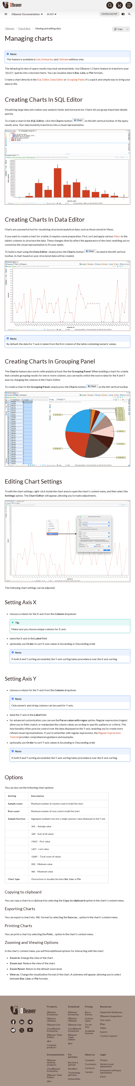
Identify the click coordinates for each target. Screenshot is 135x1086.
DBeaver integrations (111, 1016)
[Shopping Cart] (119, 5)
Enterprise (47, 59)
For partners (73, 1055)
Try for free (88, 1025)
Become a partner (73, 1063)
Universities (74, 1078)
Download (73, 1006)
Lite (38, 59)
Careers (89, 1072)
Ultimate (64, 59)
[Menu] (128, 5)
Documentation (55, 1054)
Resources (105, 1006)
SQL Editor (43, 79)
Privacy (104, 1060)
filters (117, 236)
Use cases (105, 1020)
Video (103, 1028)
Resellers (73, 1068)
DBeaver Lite (53, 1024)
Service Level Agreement (107, 1065)
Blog (102, 1024)
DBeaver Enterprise (52, 1013)
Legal (103, 1054)
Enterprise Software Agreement (110, 1071)
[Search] (109, 5)
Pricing (89, 1006)
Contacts (90, 1068)
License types (89, 1019)
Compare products (51, 1046)
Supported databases (111, 1012)
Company (90, 1060)
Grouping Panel (75, 79)
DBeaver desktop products (51, 1062)
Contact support (108, 1035)
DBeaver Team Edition (54, 1036)
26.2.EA (50, 14)
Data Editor (56, 79)
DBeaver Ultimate (51, 1019)
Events (103, 1031)
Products (52, 1006)
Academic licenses (90, 1032)
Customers (90, 1064)
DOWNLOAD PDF (109, 14)
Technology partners (74, 1073)
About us (90, 1054)
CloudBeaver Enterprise (53, 1029)
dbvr (49, 1041)
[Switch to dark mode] (123, 14)
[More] (127, 29)
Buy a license (88, 1013)
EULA (103, 1076)
